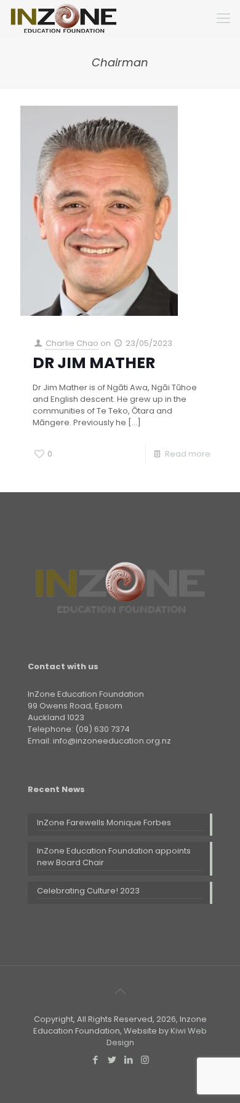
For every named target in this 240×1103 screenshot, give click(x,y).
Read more (187, 454)
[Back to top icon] (120, 991)
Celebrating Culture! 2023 (88, 891)
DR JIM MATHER (94, 363)
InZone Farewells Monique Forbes (104, 822)
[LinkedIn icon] (128, 1059)
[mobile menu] (223, 18)
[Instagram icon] (144, 1059)
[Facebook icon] (95, 1059)
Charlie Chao (72, 343)
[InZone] (63, 18)
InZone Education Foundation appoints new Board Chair (114, 856)
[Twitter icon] (111, 1059)
